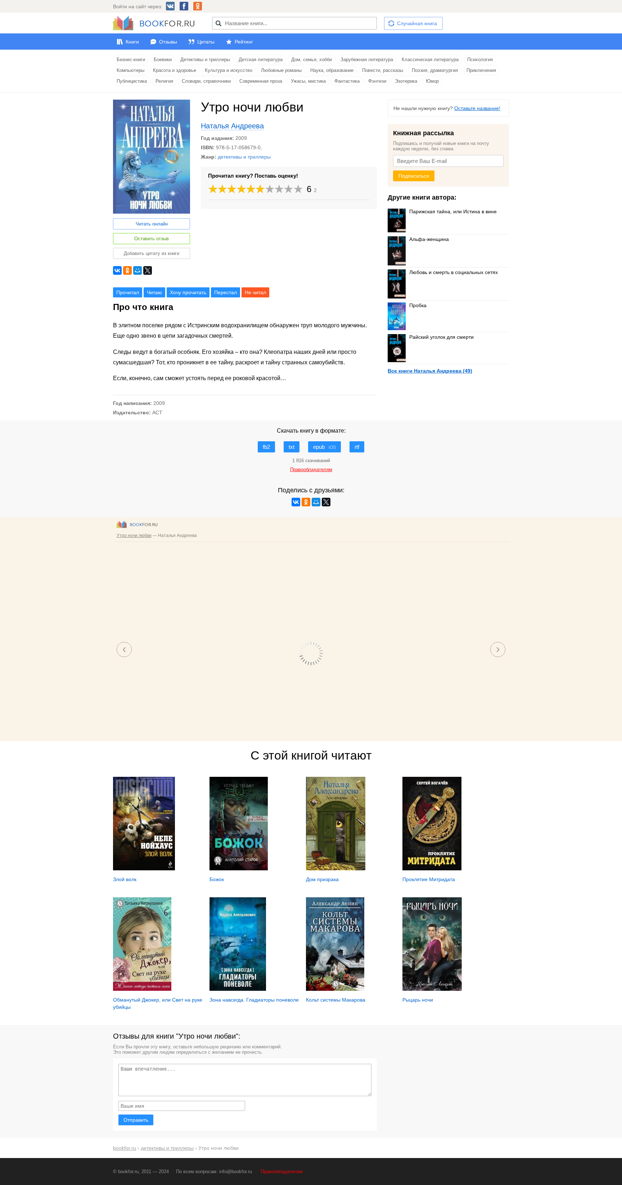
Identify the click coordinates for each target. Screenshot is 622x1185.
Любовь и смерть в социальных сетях (453, 272)
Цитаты (206, 42)
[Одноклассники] (127, 270)
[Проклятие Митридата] (431, 868)
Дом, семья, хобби (311, 59)
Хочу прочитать (188, 292)
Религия (164, 81)
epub (324, 447)
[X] (147, 270)
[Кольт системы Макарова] (335, 989)
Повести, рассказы (382, 70)
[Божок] (238, 868)
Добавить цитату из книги (151, 253)
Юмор (432, 81)
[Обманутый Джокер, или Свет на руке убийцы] (142, 989)
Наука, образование (331, 70)
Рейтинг (244, 42)
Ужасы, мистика (308, 81)
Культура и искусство (228, 70)
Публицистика (132, 81)
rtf (357, 447)
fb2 (266, 447)
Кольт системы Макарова (335, 1000)
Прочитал (127, 292)
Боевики (163, 59)
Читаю (154, 292)
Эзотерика (406, 81)
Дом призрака (322, 879)
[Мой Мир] (137, 270)
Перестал (225, 292)
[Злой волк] (144, 868)
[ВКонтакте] (117, 270)
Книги (132, 42)
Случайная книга (417, 23)
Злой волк (124, 879)
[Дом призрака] (335, 868)
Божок (216, 879)
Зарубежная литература (367, 59)
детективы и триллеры (244, 157)
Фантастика (347, 81)
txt (291, 447)
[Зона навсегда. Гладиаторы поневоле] (237, 989)
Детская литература (261, 59)
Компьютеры (130, 70)
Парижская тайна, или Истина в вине (453, 211)
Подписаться (413, 176)
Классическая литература (430, 59)
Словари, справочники (206, 81)
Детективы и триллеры (205, 59)
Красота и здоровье (174, 70)
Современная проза (260, 81)
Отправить (135, 1120)
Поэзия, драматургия (435, 70)
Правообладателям (282, 1171)
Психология (480, 59)
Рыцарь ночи (417, 1000)
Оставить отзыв (151, 238)
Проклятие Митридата (428, 879)
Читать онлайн (152, 224)
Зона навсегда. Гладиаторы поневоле (254, 1000)
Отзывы (168, 42)
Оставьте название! (477, 108)
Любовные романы (281, 70)
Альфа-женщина (429, 239)
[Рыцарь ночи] (432, 989)
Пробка (418, 305)
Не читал (255, 292)
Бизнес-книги (131, 59)
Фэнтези (377, 81)
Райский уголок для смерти (441, 337)
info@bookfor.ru (235, 1171)
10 (298, 189)
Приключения (481, 70)
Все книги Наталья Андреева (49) (430, 371)
